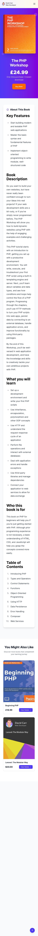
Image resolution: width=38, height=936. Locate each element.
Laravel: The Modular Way (16, 762)
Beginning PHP (11, 705)
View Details (25, 710)
